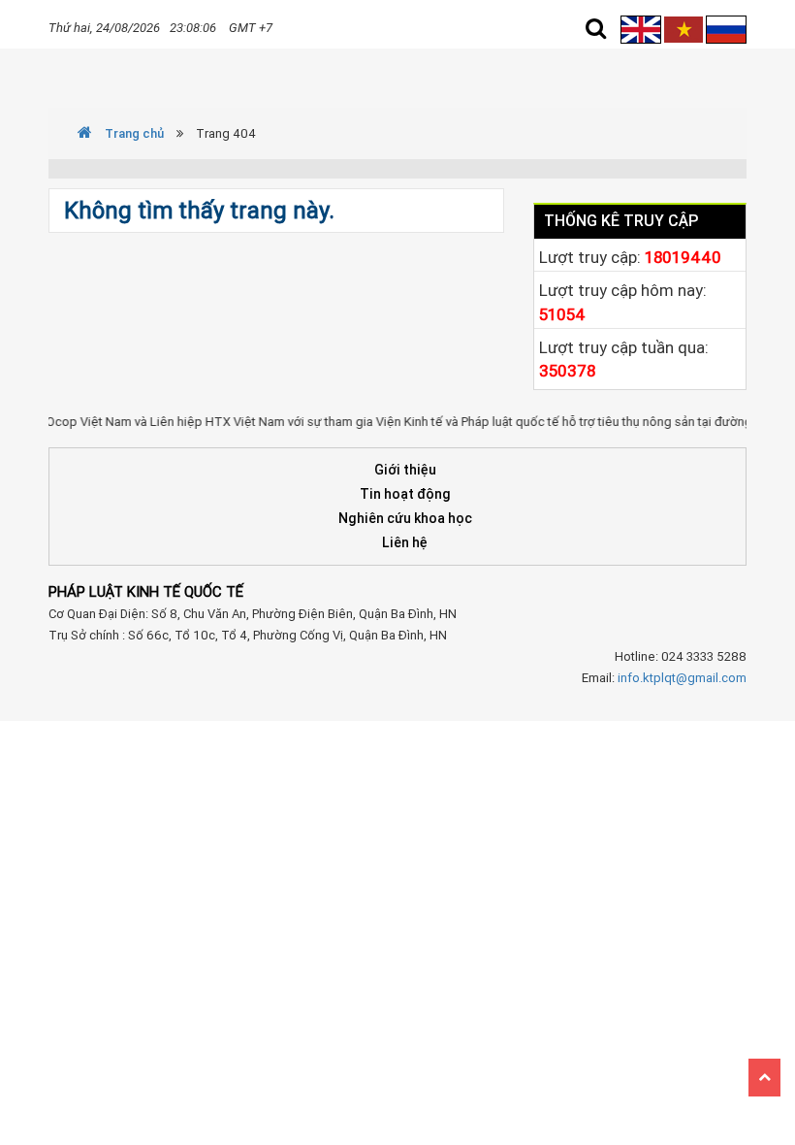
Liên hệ (405, 542)
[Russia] (726, 28)
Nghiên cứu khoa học (405, 518)
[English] (642, 28)
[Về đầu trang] (764, 1077)
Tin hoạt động (405, 494)
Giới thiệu (405, 469)
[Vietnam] (683, 28)
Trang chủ (133, 133)
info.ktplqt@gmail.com (682, 678)
